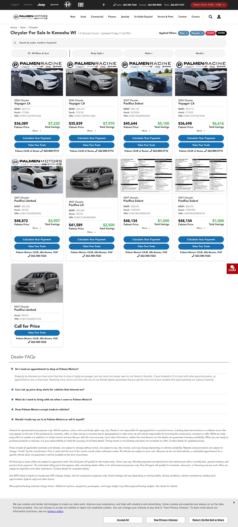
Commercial (97, 17)
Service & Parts (165, 17)
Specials (125, 17)
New (72, 17)
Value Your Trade (37, 145)
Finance (112, 17)
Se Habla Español (143, 17)
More (35, 131)
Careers (196, 17)
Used (83, 17)
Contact (182, 17)
